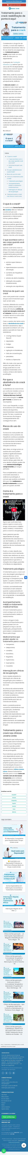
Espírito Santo (5, 1109)
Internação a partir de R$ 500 (9, 1085)
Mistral (14, 812)
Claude (14, 797)
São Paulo (4, 1094)
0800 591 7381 (5, 1122)
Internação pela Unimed (8, 1088)
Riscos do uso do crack (13, 174)
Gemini (14, 806)
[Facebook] (13, 1073)
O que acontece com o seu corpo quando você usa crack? (16, 161)
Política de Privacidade (14, 1142)
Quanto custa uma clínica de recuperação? (9, 1082)
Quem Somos (5, 1080)
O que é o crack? (12, 156)
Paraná (3, 1103)
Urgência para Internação (15, 5)
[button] (3, 1151)
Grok (14, 809)
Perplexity (14, 800)
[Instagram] (2, 1073)
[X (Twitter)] (10, 1073)
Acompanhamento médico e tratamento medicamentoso (15, 185)
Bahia (3, 1105)
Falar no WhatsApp (9, 1117)
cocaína (8, 210)
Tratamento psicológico (16, 181)
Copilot (14, 803)
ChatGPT (14, 794)
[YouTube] (6, 1073)
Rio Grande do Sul (6, 1101)
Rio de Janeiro (5, 1099)
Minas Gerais (5, 1096)
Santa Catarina (5, 1107)
